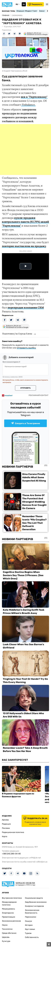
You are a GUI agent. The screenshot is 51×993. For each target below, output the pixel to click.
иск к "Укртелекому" (34, 96)
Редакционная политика (13, 832)
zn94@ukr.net (35, 858)
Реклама (6, 828)
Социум (28, 921)
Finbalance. (28, 104)
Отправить (25, 388)
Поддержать (37, 4)
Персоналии (30, 917)
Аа (24, 4)
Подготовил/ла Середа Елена (17, 333)
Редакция (6, 824)
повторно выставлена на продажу (24, 246)
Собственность (32, 937)
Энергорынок (8, 913)
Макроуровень (8, 909)
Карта (4, 836)
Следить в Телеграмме (27, 423)
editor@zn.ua (41, 862)
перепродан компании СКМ (26, 307)
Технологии (7, 929)
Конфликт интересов (34, 906)
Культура (6, 941)
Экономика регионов (11, 921)
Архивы (5, 820)
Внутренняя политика (12, 898)
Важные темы (8, 11)
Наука (4, 925)
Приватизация (8, 917)
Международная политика (9, 903)
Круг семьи (30, 929)
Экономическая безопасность (32, 911)
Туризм (28, 933)
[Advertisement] (25, 149)
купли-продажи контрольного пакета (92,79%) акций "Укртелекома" (25, 221)
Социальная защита (34, 898)
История (29, 925)
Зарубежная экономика (35, 902)
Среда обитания (9, 933)
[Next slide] (47, 11)
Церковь (5, 937)
